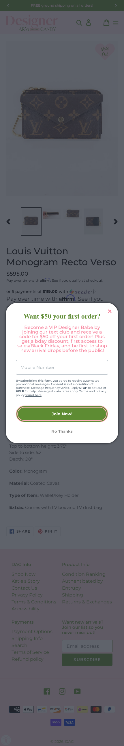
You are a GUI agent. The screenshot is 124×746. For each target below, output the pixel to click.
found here (33, 395)
